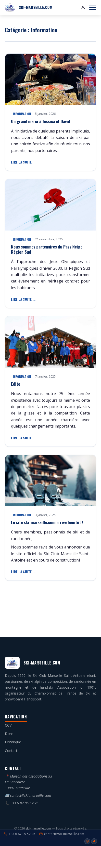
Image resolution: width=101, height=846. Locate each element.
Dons (9, 733)
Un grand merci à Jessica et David (40, 121)
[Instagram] (87, 841)
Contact (11, 750)
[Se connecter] (83, 7)
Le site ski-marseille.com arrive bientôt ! (47, 522)
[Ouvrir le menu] (92, 7)
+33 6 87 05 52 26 (24, 803)
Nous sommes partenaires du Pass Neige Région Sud (46, 249)
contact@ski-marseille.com (30, 795)
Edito (15, 384)
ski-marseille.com (38, 828)
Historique (13, 742)
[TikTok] (94, 841)
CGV (8, 725)
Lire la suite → (23, 162)
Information (22, 114)
